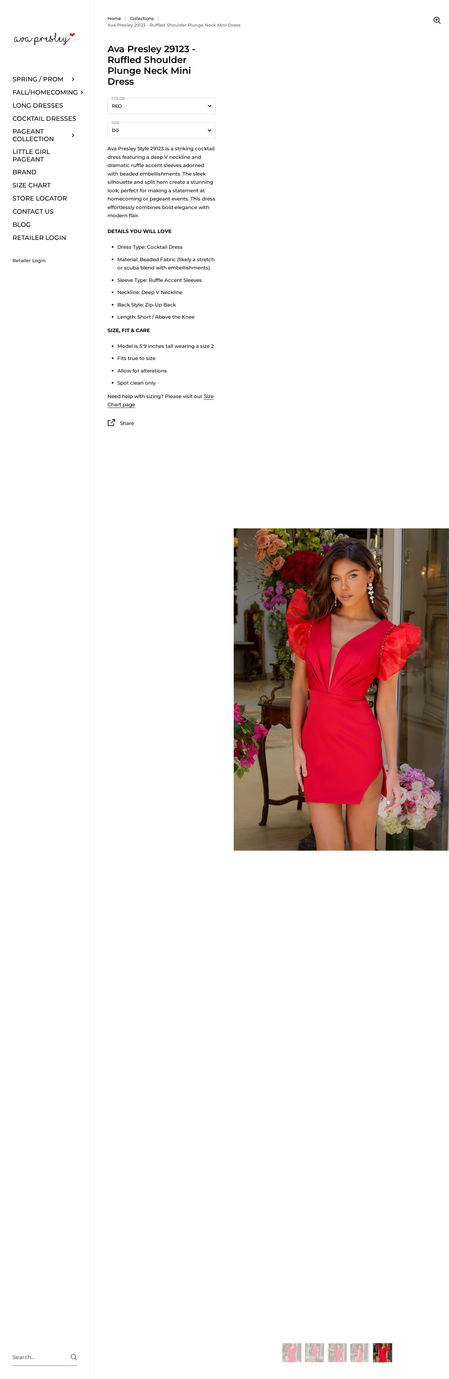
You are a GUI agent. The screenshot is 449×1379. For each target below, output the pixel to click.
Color (118, 98)
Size (115, 122)
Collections (142, 18)
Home (114, 18)
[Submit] (73, 1357)
